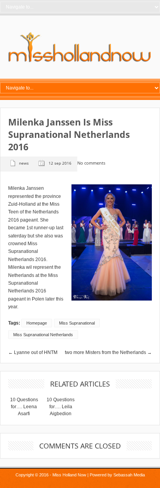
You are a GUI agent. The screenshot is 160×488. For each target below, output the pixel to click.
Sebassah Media (129, 475)
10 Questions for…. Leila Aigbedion (61, 406)
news (24, 163)
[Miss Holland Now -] (80, 62)
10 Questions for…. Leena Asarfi (24, 406)
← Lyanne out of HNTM (32, 352)
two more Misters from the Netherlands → (108, 352)
